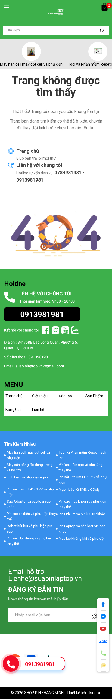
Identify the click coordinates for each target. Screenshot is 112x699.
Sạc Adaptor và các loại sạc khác (29, 504)
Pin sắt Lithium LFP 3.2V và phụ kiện (83, 479)
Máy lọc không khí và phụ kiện (82, 538)
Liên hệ (38, 409)
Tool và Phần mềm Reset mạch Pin (82, 455)
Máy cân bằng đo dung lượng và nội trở (30, 467)
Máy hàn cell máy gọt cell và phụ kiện (31, 64)
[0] (104, 7)
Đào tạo (65, 396)
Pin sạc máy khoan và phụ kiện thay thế (82, 504)
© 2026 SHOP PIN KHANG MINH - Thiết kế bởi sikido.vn (56, 693)
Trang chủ (27, 151)
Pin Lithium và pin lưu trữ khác (82, 514)
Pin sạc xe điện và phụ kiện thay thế (31, 516)
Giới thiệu (40, 396)
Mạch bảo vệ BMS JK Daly (79, 489)
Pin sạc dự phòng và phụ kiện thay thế (30, 541)
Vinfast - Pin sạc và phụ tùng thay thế (81, 467)
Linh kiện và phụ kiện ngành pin (31, 477)
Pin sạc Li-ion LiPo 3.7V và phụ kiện (30, 492)
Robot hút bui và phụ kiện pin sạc (29, 528)
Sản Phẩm (94, 396)
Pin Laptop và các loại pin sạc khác (82, 528)
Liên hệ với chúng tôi (39, 165)
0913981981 (40, 664)
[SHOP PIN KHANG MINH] (56, 12)
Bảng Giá (13, 409)
